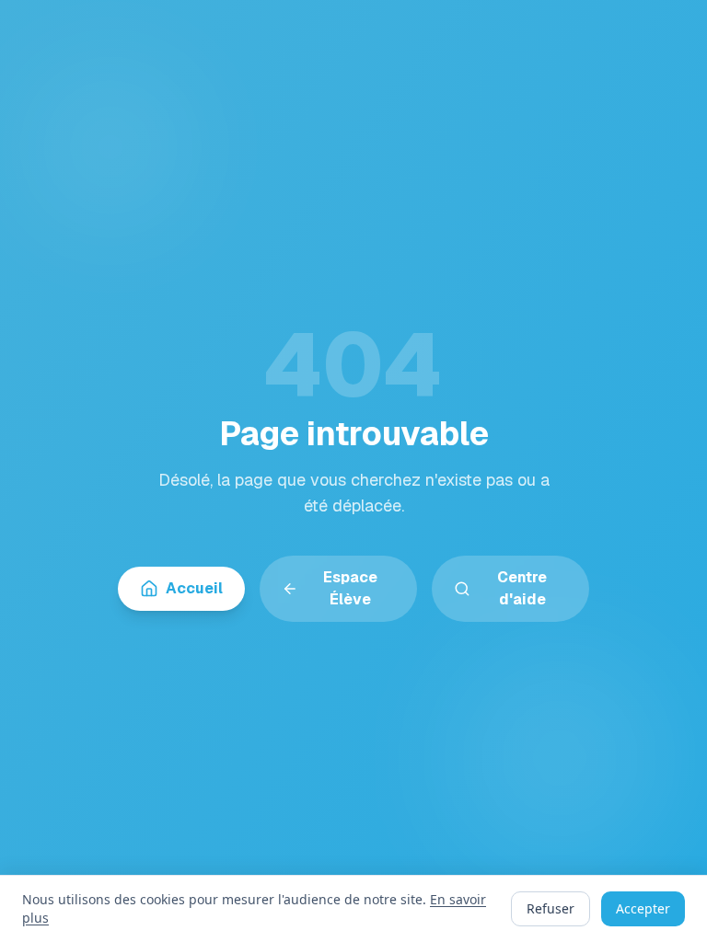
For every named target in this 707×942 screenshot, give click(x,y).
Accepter (643, 908)
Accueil (194, 588)
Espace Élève (350, 588)
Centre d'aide (522, 588)
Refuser (550, 908)
